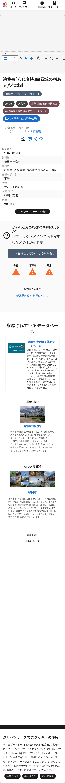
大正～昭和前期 (31, 131)
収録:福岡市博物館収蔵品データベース (26, 111)
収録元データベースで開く (20, 93)
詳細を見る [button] (30, 776)
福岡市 (32, 492)
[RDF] (23, 139)
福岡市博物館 (32, 426)
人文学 (21, 103)
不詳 (10, 131)
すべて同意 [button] (48, 776)
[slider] (5, 53)
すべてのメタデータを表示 (32, 211)
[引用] (30, 139)
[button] (55, 5)
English (42, 7)
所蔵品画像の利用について (32, 295)
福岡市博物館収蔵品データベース (41, 344)
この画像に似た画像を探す (23, 118)
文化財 (8, 103)
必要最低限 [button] (12, 776)
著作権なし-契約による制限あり (35, 253)
